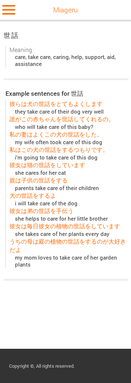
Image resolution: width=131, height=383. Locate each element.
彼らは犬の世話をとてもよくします (56, 103)
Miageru (65, 9)
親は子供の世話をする (38, 180)
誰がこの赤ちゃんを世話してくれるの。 (61, 119)
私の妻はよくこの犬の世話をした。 (56, 134)
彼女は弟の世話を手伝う (41, 210)
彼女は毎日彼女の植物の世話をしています (64, 226)
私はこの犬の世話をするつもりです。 (58, 149)
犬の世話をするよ (32, 195)
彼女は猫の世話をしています (47, 165)
